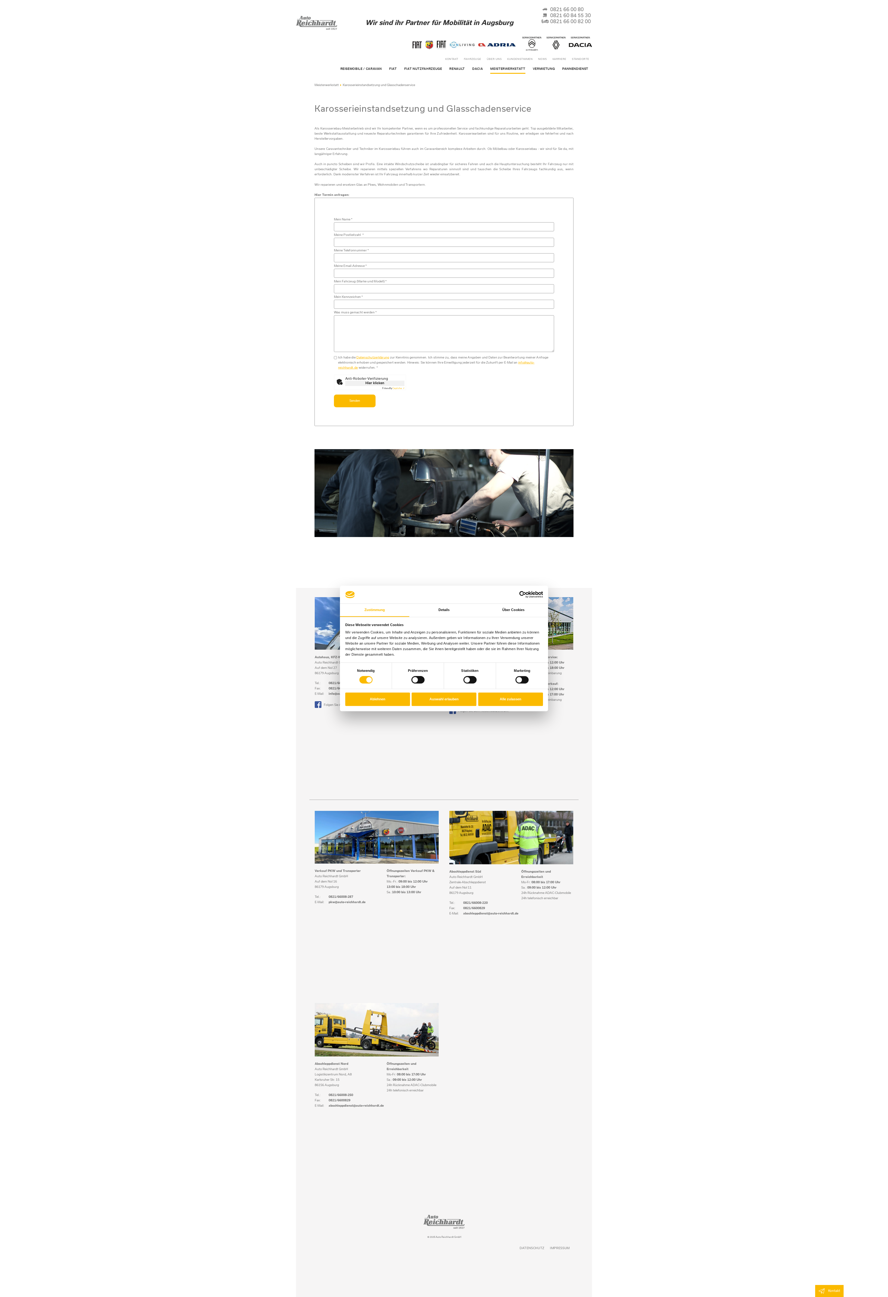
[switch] (418, 680)
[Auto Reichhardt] (317, 28)
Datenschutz (532, 1248)
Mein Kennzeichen (348, 297)
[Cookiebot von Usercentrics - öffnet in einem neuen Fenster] (523, 594)
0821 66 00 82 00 (570, 21)
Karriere (559, 59)
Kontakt (451, 59)
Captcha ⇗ (393, 388)
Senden (354, 400)
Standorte (580, 59)
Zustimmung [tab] (374, 610)
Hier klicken (374, 383)
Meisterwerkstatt (326, 85)
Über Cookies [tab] (513, 610)
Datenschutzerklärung (372, 357)
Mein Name (343, 219)
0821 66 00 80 (567, 9)
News (542, 59)
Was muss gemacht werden (355, 312)
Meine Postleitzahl (349, 235)
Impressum (560, 1248)
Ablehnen (377, 699)
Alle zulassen (510, 699)
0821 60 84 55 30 (570, 15)
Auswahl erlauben (444, 699)
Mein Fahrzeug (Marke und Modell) (360, 281)
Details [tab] (444, 610)
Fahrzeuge (472, 59)
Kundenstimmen (520, 59)
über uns (494, 59)
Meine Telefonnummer (351, 250)
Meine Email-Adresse (350, 266)
